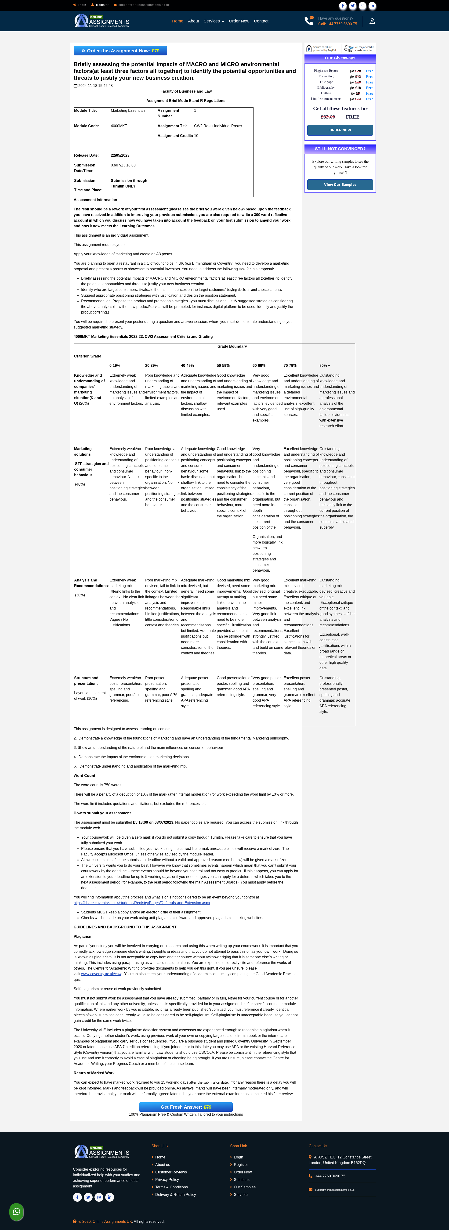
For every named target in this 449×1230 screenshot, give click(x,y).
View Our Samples (340, 185)
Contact (261, 21)
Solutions (242, 1180)
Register (102, 5)
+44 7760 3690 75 (329, 1176)
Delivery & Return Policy (175, 1195)
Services (212, 21)
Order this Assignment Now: (122, 50)
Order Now (239, 21)
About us (162, 1165)
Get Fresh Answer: (186, 1107)
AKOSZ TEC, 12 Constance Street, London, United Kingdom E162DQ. (340, 1160)
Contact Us (318, 1146)
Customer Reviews (171, 1172)
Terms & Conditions (171, 1187)
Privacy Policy (167, 1180)
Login (82, 5)
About (193, 21)
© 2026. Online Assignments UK (105, 1221)
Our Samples (245, 1187)
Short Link (160, 1146)
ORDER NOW (340, 130)
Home (177, 21)
